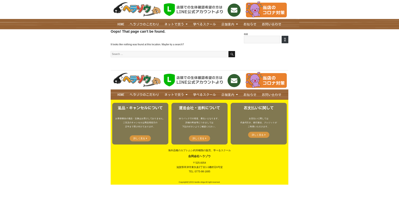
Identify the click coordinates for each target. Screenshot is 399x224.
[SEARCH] (231, 54)
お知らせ (250, 24)
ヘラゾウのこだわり (144, 24)
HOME (121, 24)
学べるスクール (204, 24)
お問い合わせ (271, 24)
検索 (246, 34)
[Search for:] (169, 54)
